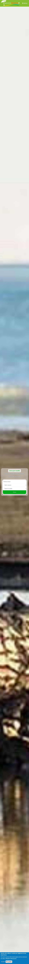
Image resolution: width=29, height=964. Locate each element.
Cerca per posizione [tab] (15, 476)
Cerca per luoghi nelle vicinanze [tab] (14, 473)
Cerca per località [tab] (14, 470)
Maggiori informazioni (11, 958)
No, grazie (9, 961)
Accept (3, 961)
